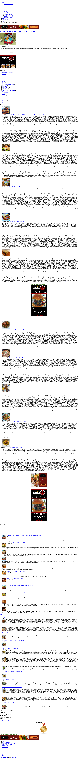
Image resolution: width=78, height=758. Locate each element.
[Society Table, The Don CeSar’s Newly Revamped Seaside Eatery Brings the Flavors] (4, 587)
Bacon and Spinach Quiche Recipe (8, 679)
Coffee (5, 10)
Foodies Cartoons (5, 87)
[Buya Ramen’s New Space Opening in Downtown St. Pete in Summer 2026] (4, 594)
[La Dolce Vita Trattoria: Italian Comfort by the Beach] (4, 566)
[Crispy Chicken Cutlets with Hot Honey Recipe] (4, 668)
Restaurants (4, 100)
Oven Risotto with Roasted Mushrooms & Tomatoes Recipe (12, 687)
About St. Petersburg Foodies (7, 742)
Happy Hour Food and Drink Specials (8, 90)
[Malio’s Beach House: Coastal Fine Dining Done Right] (4, 573)
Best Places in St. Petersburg (9, 4)
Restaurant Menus (5, 97)
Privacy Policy (14, 757)
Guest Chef (4, 89)
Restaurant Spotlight (5, 99)
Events (3, 82)
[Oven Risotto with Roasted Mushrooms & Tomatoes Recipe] (4, 691)
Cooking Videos (5, 78)
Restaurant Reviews (7, 6)
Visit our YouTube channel (4, 531)
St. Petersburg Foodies (4, 757)
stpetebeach (4, 101)
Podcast (3, 95)
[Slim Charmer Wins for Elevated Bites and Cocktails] (4, 609)
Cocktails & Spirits (7, 9)
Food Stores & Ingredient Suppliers (8, 84)
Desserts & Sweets (5, 80)
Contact (3, 746)
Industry (3, 91)
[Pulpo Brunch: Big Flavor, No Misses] (4, 552)
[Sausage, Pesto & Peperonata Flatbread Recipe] (4, 621)
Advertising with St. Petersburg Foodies (8, 743)
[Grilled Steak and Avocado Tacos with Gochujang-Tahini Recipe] (4, 660)
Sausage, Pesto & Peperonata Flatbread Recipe (16, 329)
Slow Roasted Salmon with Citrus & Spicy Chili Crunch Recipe (19, 421)
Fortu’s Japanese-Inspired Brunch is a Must (16, 221)
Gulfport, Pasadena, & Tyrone (9, 15)
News (3, 18)
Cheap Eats (4, 74)
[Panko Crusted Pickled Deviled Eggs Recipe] (4, 699)
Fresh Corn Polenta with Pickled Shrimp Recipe (16, 447)
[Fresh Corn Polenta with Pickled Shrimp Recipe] (4, 652)
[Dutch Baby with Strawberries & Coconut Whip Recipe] (4, 707)
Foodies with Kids (5, 88)
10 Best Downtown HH (8, 17)
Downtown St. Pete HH (8, 14)
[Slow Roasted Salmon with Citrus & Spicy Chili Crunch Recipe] (4, 644)
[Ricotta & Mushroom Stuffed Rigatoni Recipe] (4, 629)
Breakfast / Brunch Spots (6, 73)
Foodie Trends (4, 86)
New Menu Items (5, 92)
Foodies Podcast (5, 19)
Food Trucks (4, 85)
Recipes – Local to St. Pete (8, 5)
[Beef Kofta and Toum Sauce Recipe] (4, 637)
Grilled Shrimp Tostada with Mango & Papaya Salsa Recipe (12, 671)
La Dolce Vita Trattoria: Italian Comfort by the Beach (17, 256)
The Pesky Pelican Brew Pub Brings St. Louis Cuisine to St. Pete (17, 31)
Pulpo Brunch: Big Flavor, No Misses (15, 186)
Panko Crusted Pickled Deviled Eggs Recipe (9, 694)
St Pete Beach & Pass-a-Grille (9, 16)
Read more (2, 51)
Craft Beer (6, 11)
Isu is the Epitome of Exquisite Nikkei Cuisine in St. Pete (17, 151)
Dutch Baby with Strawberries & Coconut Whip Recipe (11, 702)
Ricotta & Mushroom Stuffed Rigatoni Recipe (16, 357)
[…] (57, 176)
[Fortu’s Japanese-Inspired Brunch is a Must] (4, 559)
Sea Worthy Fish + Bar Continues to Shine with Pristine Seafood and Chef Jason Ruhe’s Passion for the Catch (25, 114)
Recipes (1, 614)
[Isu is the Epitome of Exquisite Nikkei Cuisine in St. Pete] (4, 545)
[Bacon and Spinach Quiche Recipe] (4, 683)
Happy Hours (4, 13)
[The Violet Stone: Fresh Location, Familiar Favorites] (4, 602)
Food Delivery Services (6, 83)
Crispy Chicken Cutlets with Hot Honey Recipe (10, 663)
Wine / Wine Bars (7, 12)
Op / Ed (3, 94)
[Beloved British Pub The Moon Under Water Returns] (4, 580)
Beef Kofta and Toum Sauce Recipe (14, 392)
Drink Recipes (4, 81)
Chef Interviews (4, 75)
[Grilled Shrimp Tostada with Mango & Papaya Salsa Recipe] (4, 676)
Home (3, 2)
